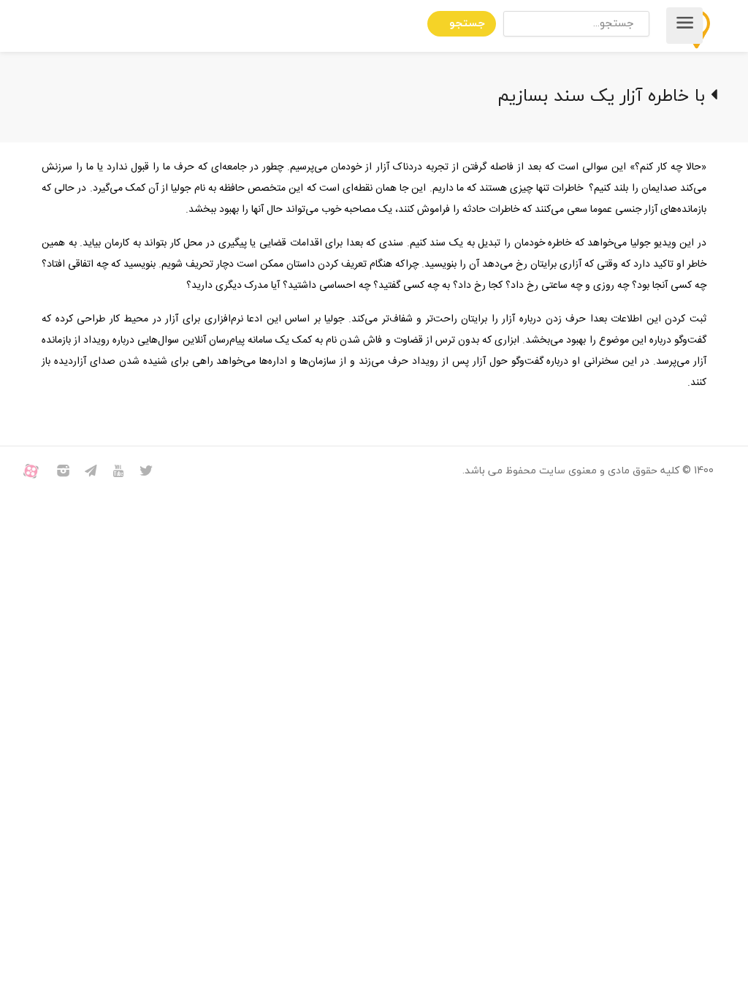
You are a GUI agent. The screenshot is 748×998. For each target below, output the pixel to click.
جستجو (467, 23)
